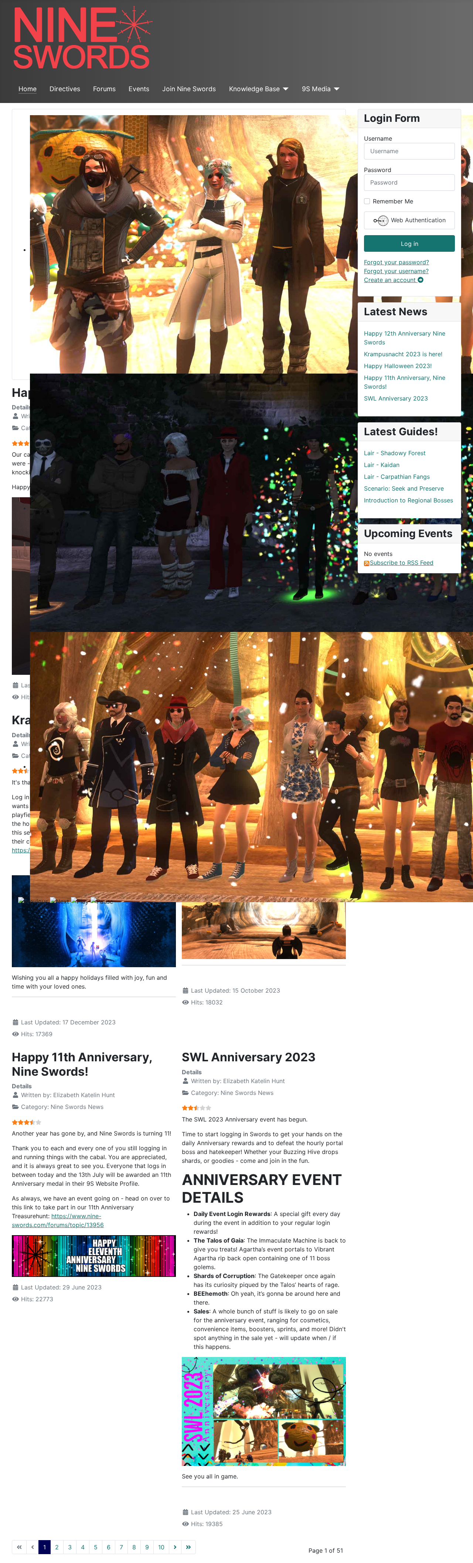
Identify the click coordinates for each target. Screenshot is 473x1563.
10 (161, 1547)
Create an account (391, 280)
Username (378, 138)
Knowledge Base (254, 89)
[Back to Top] (460, 1549)
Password (377, 170)
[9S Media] (335, 89)
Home (27, 89)
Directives (65, 89)
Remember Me (393, 201)
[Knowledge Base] (284, 89)
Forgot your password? (396, 262)
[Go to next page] (175, 1547)
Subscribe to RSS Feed (401, 562)
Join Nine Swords (189, 89)
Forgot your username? (396, 271)
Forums (104, 89)
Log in (409, 243)
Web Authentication (417, 220)
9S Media (316, 89)
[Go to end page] (188, 1547)
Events (139, 89)
